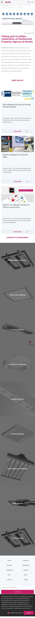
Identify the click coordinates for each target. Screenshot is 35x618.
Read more (17, 131)
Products (25, 560)
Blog (9, 574)
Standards (9, 570)
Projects (9, 565)
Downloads (25, 565)
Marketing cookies (16, 613)
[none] (32, 2)
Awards (25, 570)
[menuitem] (32, 2)
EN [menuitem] (32, 2)
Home (3, 5)
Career (26, 579)
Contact (9, 579)
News (7, 5)
